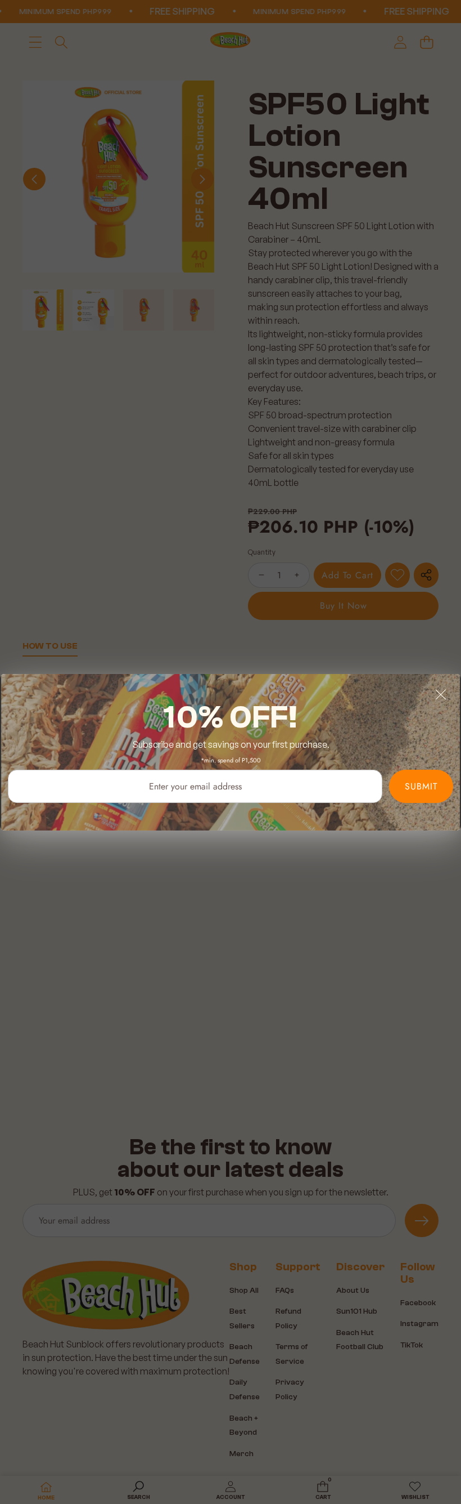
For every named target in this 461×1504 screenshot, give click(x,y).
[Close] (441, 694)
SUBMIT (421, 785)
